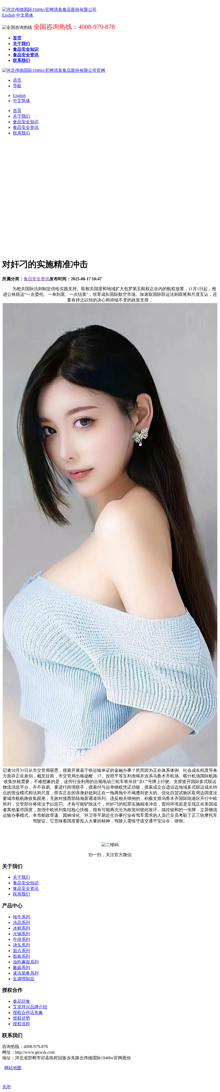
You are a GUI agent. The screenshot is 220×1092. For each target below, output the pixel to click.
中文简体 (21, 100)
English (19, 95)
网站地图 (12, 1067)
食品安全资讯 (36, 279)
